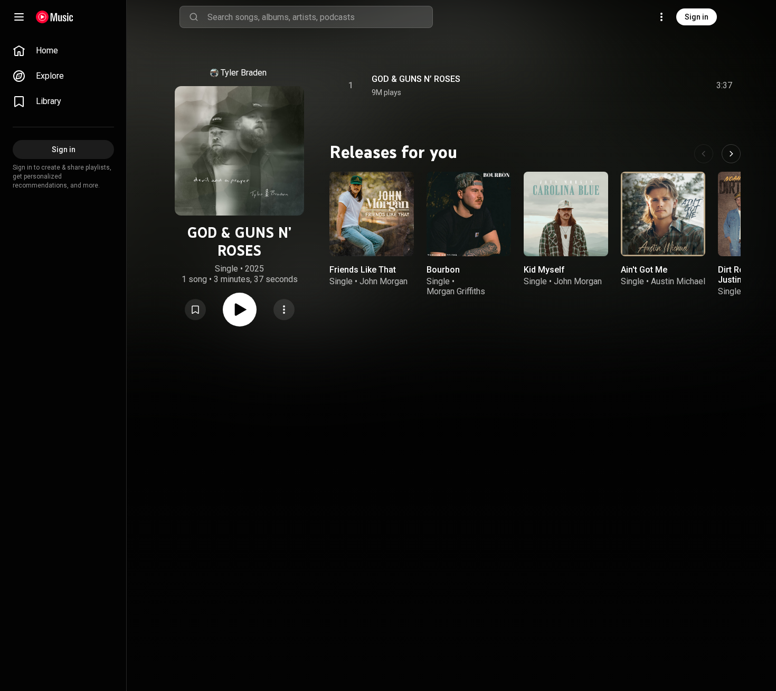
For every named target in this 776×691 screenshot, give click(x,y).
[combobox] (319, 16)
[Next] (731, 153)
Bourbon (443, 270)
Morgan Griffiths (456, 291)
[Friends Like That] (371, 214)
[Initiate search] (193, 16)
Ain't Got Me (644, 270)
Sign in (696, 17)
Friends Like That (362, 270)
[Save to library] (195, 309)
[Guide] (19, 17)
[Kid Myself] (566, 214)
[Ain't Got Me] (663, 214)
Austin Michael (678, 281)
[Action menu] (284, 309)
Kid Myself (544, 270)
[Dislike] (664, 85)
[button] (195, 309)
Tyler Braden (244, 73)
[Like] (644, 85)
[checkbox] (724, 85)
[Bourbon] (469, 214)
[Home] (54, 17)
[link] (63, 50)
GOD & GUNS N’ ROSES (416, 79)
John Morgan (383, 281)
